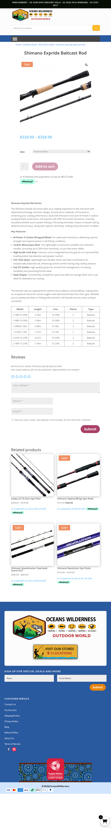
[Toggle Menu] (15, 39)
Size (22, 151)
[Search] (96, 28)
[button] (86, 65)
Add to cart (45, 166)
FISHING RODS (30, 44)
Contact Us (10, 704)
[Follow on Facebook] (9, 749)
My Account (10, 710)
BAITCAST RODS (46, 44)
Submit (90, 429)
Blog (6, 726)
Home (18, 44)
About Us (9, 738)
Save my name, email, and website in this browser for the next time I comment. (53, 420)
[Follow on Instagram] (14, 749)
